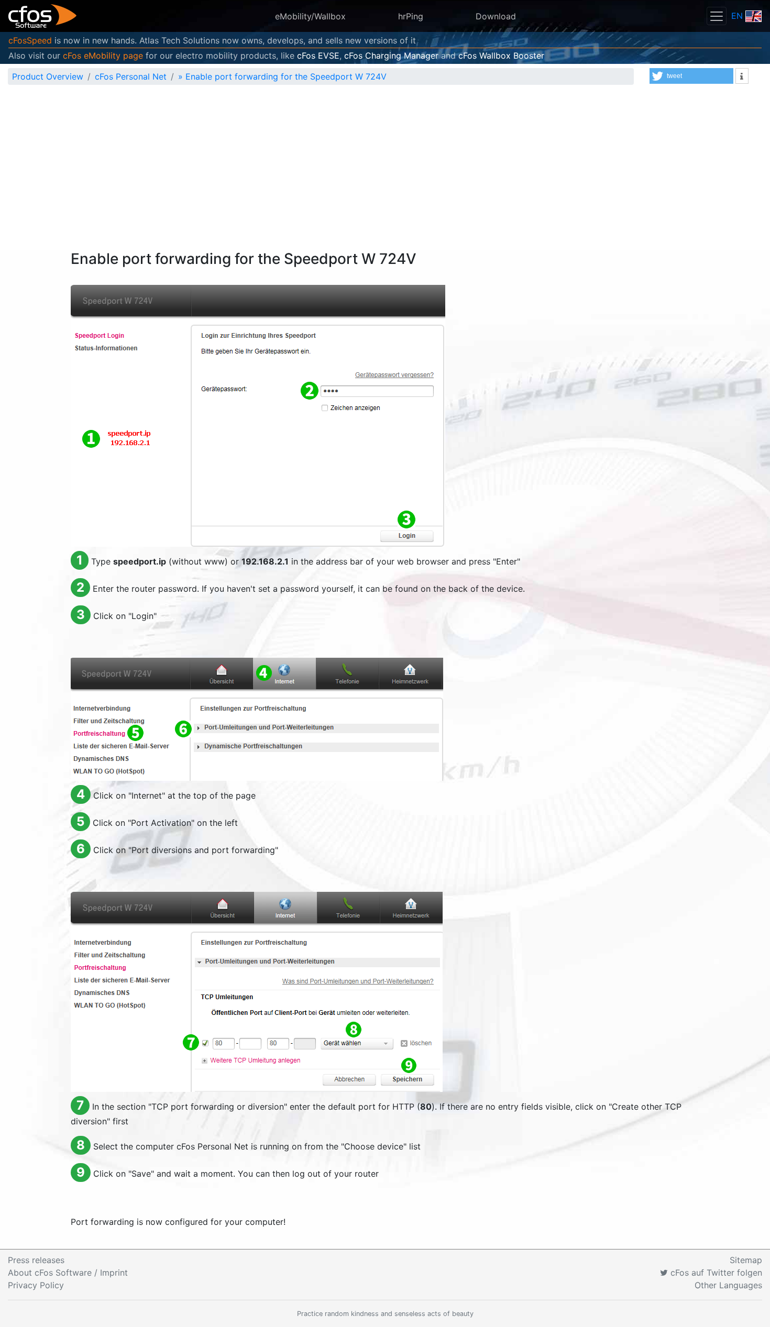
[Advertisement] (385, 171)
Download (496, 16)
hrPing (410, 16)
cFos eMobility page (103, 55)
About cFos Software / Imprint (68, 1272)
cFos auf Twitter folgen (715, 1272)
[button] (691, 76)
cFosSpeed (30, 40)
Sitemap (746, 1260)
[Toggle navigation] (717, 16)
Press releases (36, 1260)
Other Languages (728, 1285)
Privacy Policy (36, 1285)
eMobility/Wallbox (310, 16)
